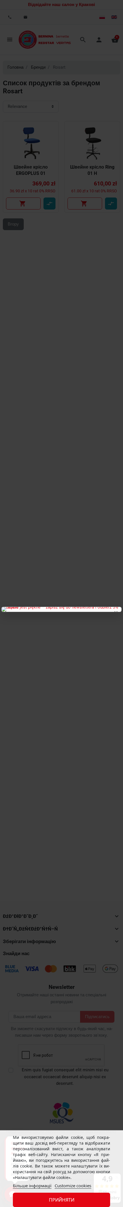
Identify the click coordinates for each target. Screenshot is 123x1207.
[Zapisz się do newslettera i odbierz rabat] (61, 609)
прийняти (61, 1200)
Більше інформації (32, 1185)
